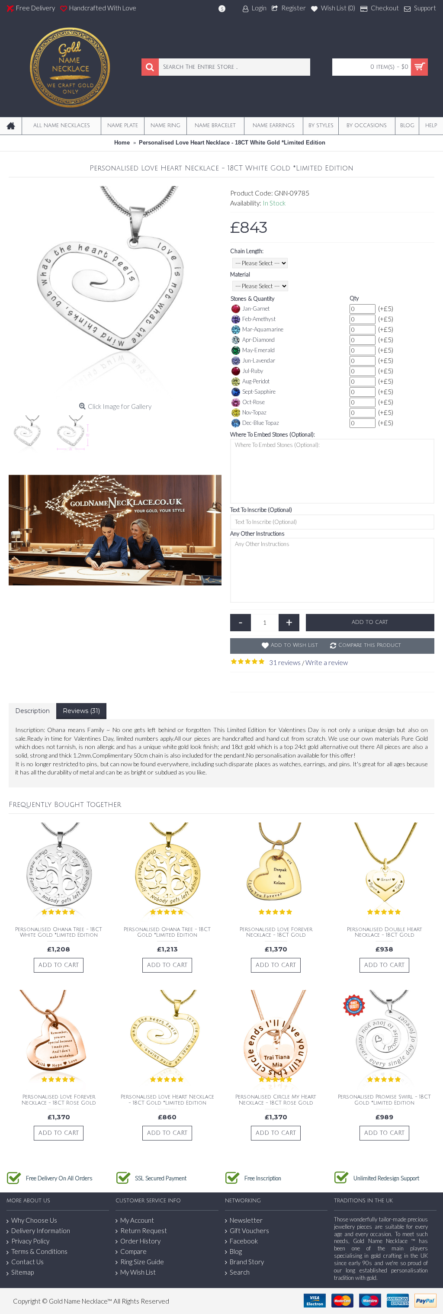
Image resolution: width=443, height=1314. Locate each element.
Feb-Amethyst (259, 318)
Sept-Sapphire (259, 391)
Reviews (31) (81, 711)
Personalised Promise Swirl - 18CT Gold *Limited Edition (384, 1099)
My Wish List (138, 1272)
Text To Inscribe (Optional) (261, 509)
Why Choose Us (34, 1220)
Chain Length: (246, 250)
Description (32, 711)
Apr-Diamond (258, 339)
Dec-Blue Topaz (260, 422)
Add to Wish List (294, 645)
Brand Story (247, 1262)
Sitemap (22, 1272)
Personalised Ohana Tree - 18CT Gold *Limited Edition (167, 932)
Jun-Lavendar (258, 360)
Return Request (143, 1230)
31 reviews (285, 662)
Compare (133, 1251)
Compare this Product (369, 645)
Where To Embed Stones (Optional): (272, 434)
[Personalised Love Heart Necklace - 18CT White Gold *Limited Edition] (115, 292)
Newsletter (246, 1220)
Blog (236, 1251)
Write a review (326, 662)
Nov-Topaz (254, 412)
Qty (354, 298)
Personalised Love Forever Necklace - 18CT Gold (276, 932)
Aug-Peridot (256, 381)
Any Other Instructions (257, 533)
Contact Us (27, 1262)
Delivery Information (40, 1230)
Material (240, 274)
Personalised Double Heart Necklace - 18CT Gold (384, 932)
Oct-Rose (253, 401)
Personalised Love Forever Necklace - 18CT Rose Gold (59, 1099)
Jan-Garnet (256, 308)
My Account (137, 1220)
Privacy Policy (30, 1241)
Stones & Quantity (252, 298)
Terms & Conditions (39, 1251)
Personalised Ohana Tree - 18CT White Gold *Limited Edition (58, 932)
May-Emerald (258, 350)
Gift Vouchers (249, 1230)
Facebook (244, 1241)
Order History (140, 1241)
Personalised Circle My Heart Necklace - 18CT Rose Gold (275, 1099)
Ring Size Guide (142, 1262)
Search (240, 1272)
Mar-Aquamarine (262, 329)
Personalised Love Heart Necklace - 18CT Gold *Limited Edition (167, 1099)
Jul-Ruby (252, 370)
